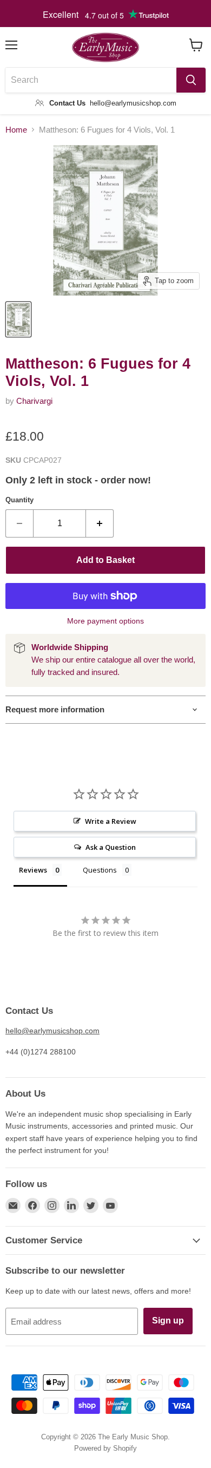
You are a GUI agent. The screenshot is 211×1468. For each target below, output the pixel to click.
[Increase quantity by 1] (100, 523)
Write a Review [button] (110, 821)
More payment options (105, 621)
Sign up (168, 1320)
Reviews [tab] (33, 870)
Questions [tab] (100, 870)
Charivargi (34, 400)
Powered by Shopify (105, 1448)
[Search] (191, 80)
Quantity (19, 500)
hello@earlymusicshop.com (52, 1030)
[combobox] (90, 80)
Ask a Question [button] (110, 847)
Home (16, 129)
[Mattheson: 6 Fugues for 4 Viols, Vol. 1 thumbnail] (18, 319)
